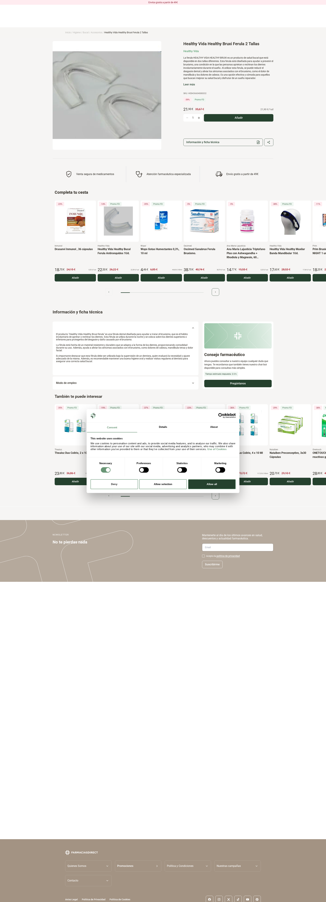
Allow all (212, 483)
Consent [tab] (112, 427)
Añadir (75, 277)
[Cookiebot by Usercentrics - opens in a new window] (221, 415)
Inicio (68, 32)
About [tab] (214, 426)
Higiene (77, 32)
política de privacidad (228, 556)
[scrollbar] (162, 293)
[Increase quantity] (199, 118)
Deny (114, 483)
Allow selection (163, 483)
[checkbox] (203, 556)
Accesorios (96, 32)
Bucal (86, 32)
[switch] (144, 470)
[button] (138, 865)
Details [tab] (163, 426)
